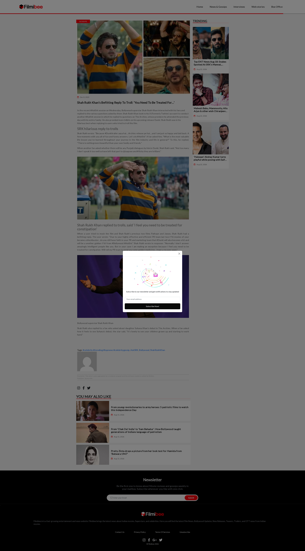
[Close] (179, 254)
